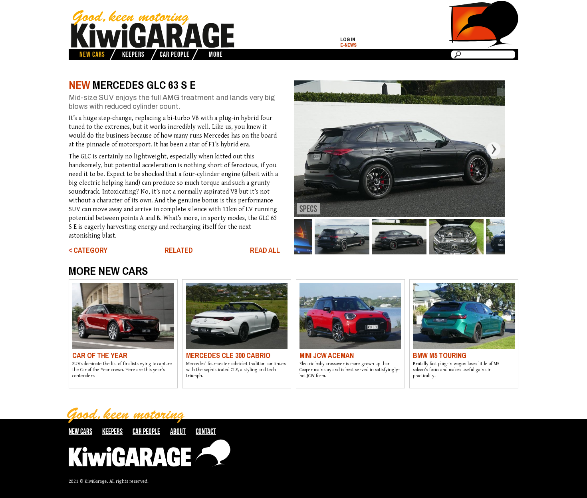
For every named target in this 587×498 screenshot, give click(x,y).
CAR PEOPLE (175, 54)
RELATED (179, 250)
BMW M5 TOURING (439, 355)
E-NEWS (348, 45)
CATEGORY (90, 250)
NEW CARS (92, 54)
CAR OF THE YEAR (99, 355)
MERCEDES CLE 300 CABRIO (228, 355)
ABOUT (178, 431)
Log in (347, 39)
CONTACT (206, 431)
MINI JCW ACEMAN (326, 355)
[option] (399, 148)
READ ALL (265, 250)
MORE (216, 54)
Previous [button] (288, 149)
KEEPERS (133, 54)
